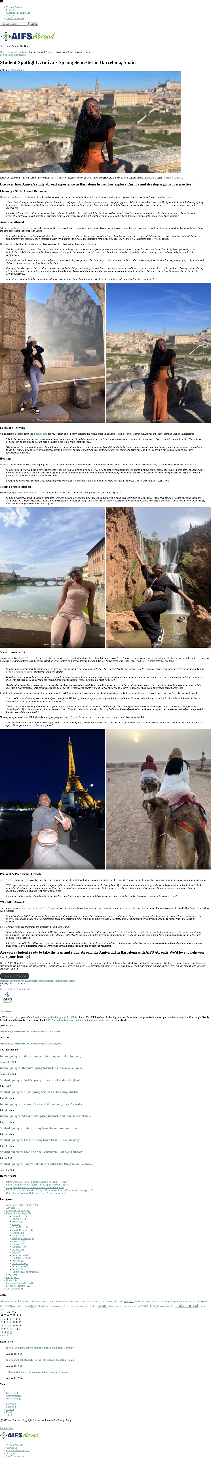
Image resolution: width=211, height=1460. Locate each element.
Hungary (19, 1246)
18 (14, 1325)
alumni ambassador (33, 1301)
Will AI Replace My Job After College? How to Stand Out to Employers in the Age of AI (49, 1190)
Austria (18, 1221)
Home (3, 52)
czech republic (111, 1301)
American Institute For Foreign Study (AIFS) (55, 1017)
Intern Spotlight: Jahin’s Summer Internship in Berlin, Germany (41, 1056)
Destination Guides (18, 1213)
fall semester (144, 1301)
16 (8, 1325)
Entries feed (12, 1393)
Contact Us (11, 10)
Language (13, 1277)
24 (11, 1329)
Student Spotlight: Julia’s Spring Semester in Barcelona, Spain (39, 1128)
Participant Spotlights (17, 52)
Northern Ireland (22, 1258)
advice (4, 1301)
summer (203, 1305)
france (164, 1301)
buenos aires (84, 1301)
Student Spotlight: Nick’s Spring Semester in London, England (40, 1080)
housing (200, 963)
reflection (66, 1306)
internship (6, 1305)
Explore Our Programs (15, 976)
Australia (19, 1219)
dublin (121, 1301)
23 (8, 1329)
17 (11, 1325)
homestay (191, 464)
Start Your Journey (15, 18)
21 (1, 1329)
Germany (19, 1241)
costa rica (99, 1301)
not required (41, 433)
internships (17, 1306)
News (11, 1280)
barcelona (4, 980)
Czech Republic (22, 1230)
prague (59, 1306)
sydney (3, 1309)
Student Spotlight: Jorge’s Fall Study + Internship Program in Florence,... (46, 1164)
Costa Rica (20, 1227)
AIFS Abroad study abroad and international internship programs (80, 1020)
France (18, 1235)
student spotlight (55, 980)
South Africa (20, 1263)
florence (155, 1301)
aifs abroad (12, 1301)
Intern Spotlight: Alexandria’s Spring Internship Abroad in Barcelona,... (46, 1116)
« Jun (2, 1335)
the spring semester (173, 177)
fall (136, 1301)
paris (54, 1306)
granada (180, 1301)
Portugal (18, 1260)
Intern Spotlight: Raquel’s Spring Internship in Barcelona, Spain (41, 1068)
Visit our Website (14, 7)
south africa (94, 1306)
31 (11, 1332)
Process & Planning (18, 1285)
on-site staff (130, 908)
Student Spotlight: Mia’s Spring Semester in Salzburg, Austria (39, 1092)
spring (110, 1306)
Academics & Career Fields (22, 1205)
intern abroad (198, 1301)
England (18, 1232)
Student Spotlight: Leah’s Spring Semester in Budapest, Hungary (41, 1151)
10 (11, 1322)
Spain (23, 54)
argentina (45, 1301)
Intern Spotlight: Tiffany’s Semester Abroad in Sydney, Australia (41, 1104)
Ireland (18, 1249)
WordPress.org (13, 1398)
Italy (16, 1252)
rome (72, 1306)
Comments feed (13, 1396)
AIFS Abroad (17, 70)
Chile (16, 1224)
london (41, 1305)
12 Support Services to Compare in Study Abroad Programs (35, 1187)
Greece (18, 1244)
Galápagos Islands (23, 1238)
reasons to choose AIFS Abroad (39, 908)
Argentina (19, 1216)
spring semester (39, 980)
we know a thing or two (34, 963)
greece (187, 1301)
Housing (4, 464)
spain (29, 980)
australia (54, 1301)
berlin (77, 1301)
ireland (26, 1305)
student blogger (150, 1305)
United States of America (26, 1271)
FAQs (11, 1274)
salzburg (86, 1306)
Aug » (10, 1335)
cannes (92, 1302)
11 (14, 1322)
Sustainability (14, 1288)
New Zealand (20, 1255)
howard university (18, 980)
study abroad (18, 197)
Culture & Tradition (18, 1210)
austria (61, 1301)
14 (1, 1325)
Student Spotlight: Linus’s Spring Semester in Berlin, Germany (40, 1140)
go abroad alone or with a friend (28, 492)
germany (172, 1301)
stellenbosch (136, 1306)
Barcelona (151, 177)
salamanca (79, 1306)
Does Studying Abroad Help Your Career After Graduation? (35, 1193)
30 (8, 1332)
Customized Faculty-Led (18, 12)
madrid (48, 1306)
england (129, 1301)
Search (33, 24)
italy (33, 1305)
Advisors (10, 15)
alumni (21, 1301)
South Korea (20, 1266)
